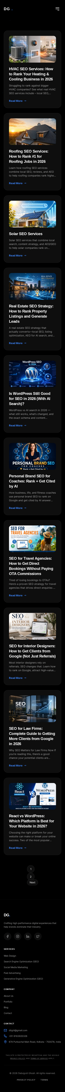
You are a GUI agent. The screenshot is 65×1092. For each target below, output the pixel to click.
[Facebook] (7, 936)
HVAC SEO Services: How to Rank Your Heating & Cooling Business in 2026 (31, 74)
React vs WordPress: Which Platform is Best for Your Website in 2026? (31, 821)
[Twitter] (38, 936)
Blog (6, 1007)
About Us (8, 996)
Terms (44, 1080)
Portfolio (8, 1001)
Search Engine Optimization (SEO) (21, 961)
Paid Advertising (12, 973)
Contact (8, 1013)
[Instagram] (17, 936)
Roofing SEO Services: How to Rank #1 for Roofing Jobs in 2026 (28, 156)
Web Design (10, 955)
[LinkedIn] (28, 936)
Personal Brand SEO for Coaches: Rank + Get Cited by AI (32, 481)
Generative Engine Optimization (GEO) (23, 978)
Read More (16, 100)
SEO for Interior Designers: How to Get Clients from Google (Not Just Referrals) (32, 651)
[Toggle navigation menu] (57, 9)
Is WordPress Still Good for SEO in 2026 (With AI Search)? (29, 398)
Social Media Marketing (16, 967)
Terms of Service (39, 1058)
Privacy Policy (17, 1058)
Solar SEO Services (25, 234)
